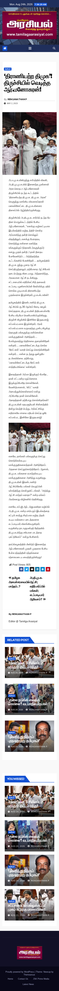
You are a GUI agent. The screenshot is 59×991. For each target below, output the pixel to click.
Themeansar (29, 974)
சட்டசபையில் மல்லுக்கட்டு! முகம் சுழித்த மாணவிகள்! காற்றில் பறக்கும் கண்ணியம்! (29, 909)
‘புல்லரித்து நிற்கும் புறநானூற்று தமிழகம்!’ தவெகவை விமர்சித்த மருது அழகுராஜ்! (28, 742)
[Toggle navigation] (30, 48)
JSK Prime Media (41, 979)
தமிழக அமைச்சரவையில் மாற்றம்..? (19, 582)
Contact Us (23, 979)
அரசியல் (8, 69)
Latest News (28, 984)
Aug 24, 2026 (18, 812)
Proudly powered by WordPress (20, 972)
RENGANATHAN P (17, 99)
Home (10, 979)
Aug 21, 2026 (18, 915)
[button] (54, 48)
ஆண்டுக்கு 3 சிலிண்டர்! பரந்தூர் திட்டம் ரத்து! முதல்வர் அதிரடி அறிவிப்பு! (27, 667)
